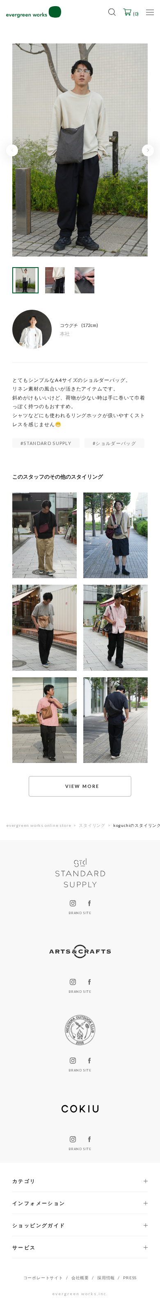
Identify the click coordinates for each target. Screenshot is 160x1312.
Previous (12, 150)
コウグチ (69, 325)
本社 (65, 333)
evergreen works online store (38, 825)
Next (148, 150)
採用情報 (106, 1277)
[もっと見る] (80, 786)
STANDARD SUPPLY (47, 443)
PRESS (130, 1277)
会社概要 (80, 1277)
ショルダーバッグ (116, 443)
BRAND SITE (80, 913)
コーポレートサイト (43, 1277)
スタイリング (92, 825)
